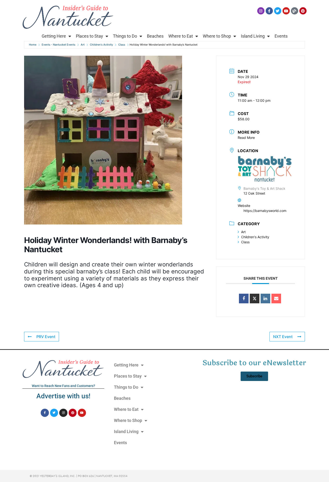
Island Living (253, 36)
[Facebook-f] (269, 10)
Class (121, 44)
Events (281, 36)
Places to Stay (89, 36)
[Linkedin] (265, 298)
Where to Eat (180, 36)
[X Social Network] (254, 298)
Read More (246, 138)
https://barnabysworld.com (264, 211)
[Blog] (294, 10)
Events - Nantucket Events (58, 44)
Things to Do (125, 36)
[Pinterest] (303, 10)
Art (83, 44)
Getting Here (54, 36)
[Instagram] (260, 10)
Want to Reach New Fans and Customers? (63, 386)
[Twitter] (277, 10)
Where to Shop (217, 36)
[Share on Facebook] (244, 298)
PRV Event (45, 336)
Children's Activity (101, 44)
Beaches (155, 36)
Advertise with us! (63, 396)
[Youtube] (286, 10)
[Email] (276, 298)
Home (32, 44)
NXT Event (283, 336)
